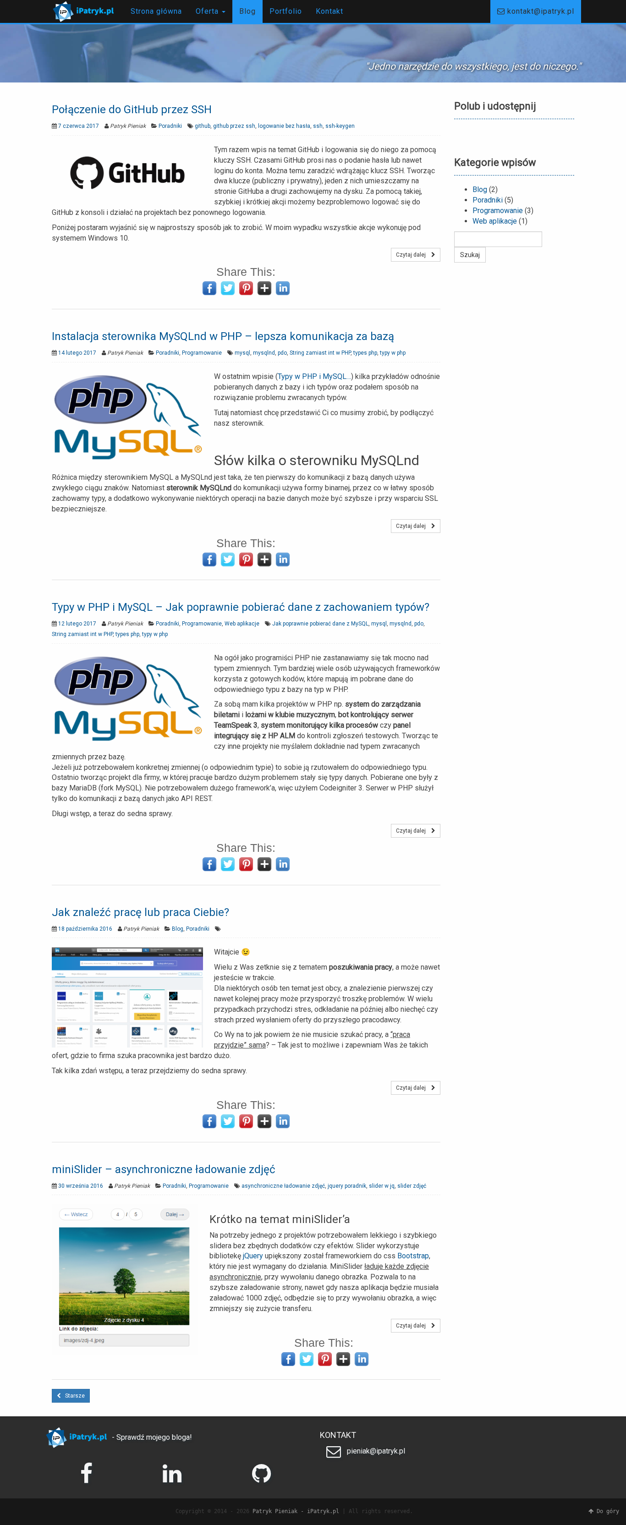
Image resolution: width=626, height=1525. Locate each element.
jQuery (253, 1255)
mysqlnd (264, 353)
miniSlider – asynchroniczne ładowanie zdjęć (163, 1169)
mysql (242, 353)
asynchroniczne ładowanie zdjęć (283, 1186)
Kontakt (329, 11)
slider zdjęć (411, 1186)
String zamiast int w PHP (320, 353)
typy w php (393, 353)
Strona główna (156, 11)
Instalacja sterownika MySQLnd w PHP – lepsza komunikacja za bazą (223, 336)
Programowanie (202, 353)
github (202, 126)
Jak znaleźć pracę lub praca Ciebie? (140, 912)
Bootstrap (413, 1255)
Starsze (73, 1396)
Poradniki (170, 126)
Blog (247, 11)
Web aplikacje (242, 623)
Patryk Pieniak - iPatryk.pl (296, 1511)
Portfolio (285, 11)
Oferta (208, 11)
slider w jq (382, 1186)
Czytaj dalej (413, 255)
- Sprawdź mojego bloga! (151, 1437)
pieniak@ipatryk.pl (375, 1451)
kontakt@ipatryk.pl (539, 11)
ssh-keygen (340, 126)
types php (365, 353)
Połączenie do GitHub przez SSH (132, 109)
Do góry (606, 1511)
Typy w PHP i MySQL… (314, 376)
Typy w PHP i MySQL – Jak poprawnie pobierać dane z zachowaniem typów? (240, 607)
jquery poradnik (347, 1186)
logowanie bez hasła (284, 126)
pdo (282, 353)
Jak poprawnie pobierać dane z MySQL (320, 623)
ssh (318, 126)
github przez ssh (234, 126)
